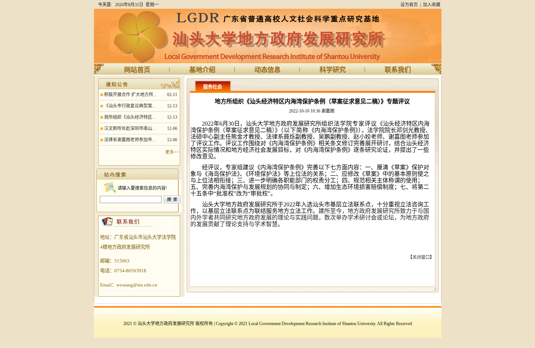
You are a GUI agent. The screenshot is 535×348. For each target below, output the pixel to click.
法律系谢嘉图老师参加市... (129, 139)
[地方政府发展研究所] (248, 61)
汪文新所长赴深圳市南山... (129, 128)
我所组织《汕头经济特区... (129, 117)
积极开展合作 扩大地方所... (130, 94)
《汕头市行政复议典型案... (129, 105)
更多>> (172, 152)
